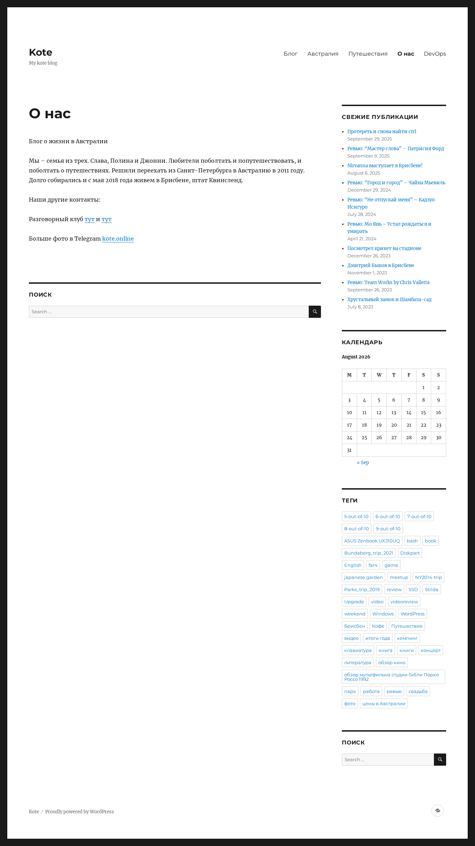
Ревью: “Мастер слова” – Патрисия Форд (395, 149)
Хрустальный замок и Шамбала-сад (389, 300)
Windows (383, 614)
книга (386, 650)
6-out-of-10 (388, 516)
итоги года (377, 638)
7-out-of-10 (419, 516)
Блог (291, 53)
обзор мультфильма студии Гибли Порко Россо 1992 (391, 677)
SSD (413, 589)
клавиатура (358, 650)
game (391, 565)
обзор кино (391, 662)
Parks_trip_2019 (362, 589)
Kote (41, 52)
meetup (399, 577)
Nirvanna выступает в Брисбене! (385, 166)
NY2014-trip (428, 577)
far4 (373, 565)
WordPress (413, 614)
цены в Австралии (383, 703)
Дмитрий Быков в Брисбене (380, 265)
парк (350, 691)
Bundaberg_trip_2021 (368, 553)
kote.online (118, 238)
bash (412, 540)
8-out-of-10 (356, 528)
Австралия (323, 53)
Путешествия (368, 53)
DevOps (435, 53)
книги (407, 650)
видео (351, 638)
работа (371, 691)
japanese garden (363, 577)
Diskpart (410, 553)
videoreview (404, 601)
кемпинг (407, 638)
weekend (354, 614)
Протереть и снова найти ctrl (381, 132)
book (430, 540)
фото (349, 703)
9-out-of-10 (388, 528)
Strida (431, 589)
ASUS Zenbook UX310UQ (372, 540)
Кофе (378, 626)
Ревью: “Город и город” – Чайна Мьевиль (396, 183)
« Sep (363, 463)
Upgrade (354, 601)
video (377, 601)
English (353, 565)
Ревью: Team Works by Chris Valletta (388, 282)
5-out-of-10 (356, 516)
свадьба (418, 691)
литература (357, 662)
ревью (394, 691)
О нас (405, 53)
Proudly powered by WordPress (79, 812)
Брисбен (354, 626)
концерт (431, 650)
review (394, 589)
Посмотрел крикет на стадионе (384, 248)
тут (89, 219)
